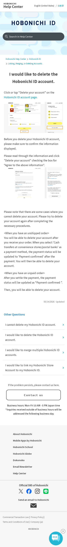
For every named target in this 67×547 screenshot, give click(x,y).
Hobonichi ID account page (20, 97)
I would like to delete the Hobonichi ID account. (29, 337)
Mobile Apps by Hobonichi (27, 440)
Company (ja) (36, 521)
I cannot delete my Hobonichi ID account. (30, 325)
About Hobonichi (22, 434)
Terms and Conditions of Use (16, 521)
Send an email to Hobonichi (33, 500)
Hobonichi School (23, 447)
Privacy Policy (37, 517)
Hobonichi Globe (22, 453)
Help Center (19, 473)
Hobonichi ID (35, 58)
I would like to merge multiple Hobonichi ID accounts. (32, 352)
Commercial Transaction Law (16, 517)
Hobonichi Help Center (16, 58)
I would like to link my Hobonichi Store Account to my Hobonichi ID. (29, 367)
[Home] (16, 6)
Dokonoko (19, 460)
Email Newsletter (22, 466)
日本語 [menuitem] (60, 5)
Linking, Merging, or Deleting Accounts (25, 63)
